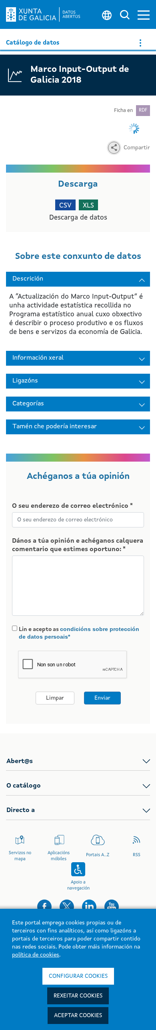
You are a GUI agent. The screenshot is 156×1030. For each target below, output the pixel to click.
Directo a (20, 810)
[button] (143, 14)
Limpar (55, 698)
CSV (65, 205)
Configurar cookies (78, 976)
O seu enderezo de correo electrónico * (72, 506)
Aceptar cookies (78, 1015)
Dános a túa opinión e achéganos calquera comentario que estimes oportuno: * (77, 545)
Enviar (102, 698)
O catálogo (23, 786)
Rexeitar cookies (78, 996)
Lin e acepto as (79, 633)
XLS (88, 205)
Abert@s (19, 761)
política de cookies (35, 955)
